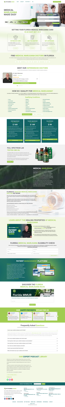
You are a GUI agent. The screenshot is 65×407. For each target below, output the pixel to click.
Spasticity (10, 111)
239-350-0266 (26, 391)
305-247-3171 (39, 395)
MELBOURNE (26, 393)
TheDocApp (9, 264)
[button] (19, 231)
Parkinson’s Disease (46, 105)
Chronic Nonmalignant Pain (47, 111)
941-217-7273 (51, 396)
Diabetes (27, 99)
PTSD (27, 105)
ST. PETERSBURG (39, 388)
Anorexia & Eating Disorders (13, 108)
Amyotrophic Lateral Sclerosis (31, 111)
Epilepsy (27, 102)
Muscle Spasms (45, 108)
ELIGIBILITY (22, 1)
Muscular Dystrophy (46, 99)
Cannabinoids (43, 228)
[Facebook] (5, 398)
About (18, 1)
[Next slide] (37, 79)
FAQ (32, 1)
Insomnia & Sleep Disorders (30, 108)
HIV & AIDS (10, 105)
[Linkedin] (11, 398)
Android (17, 278)
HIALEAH (38, 392)
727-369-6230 (39, 390)
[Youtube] (7, 398)
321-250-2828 (26, 396)
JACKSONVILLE (52, 387)
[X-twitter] (13, 398)
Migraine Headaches (46, 102)
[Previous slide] (2, 79)
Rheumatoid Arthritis (11, 102)
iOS (14, 278)
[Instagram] (9, 398)
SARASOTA (51, 393)
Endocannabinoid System (38, 227)
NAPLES (25, 388)
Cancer (9, 99)
